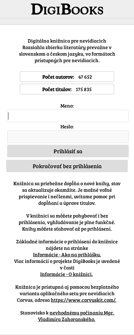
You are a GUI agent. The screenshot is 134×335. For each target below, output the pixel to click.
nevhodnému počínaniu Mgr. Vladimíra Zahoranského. (76, 315)
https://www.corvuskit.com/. (83, 299)
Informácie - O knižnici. (66, 274)
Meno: (67, 105)
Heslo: (67, 126)
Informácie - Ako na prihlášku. (67, 254)
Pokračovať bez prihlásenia (67, 166)
